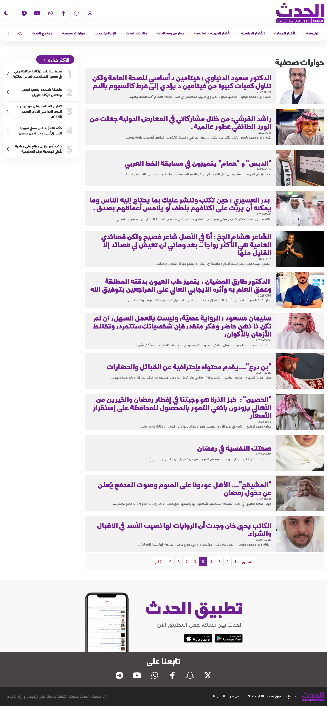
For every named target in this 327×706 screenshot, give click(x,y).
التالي (159, 561)
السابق (247, 561)
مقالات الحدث (136, 33)
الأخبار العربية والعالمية (212, 33)
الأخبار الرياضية (253, 33)
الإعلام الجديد (105, 33)
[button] (20, 33)
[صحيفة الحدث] (300, 13)
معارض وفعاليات (171, 33)
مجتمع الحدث (42, 33)
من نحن (234, 696)
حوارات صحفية (73, 33)
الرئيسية (312, 33)
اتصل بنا (219, 696)
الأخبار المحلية (285, 33)
